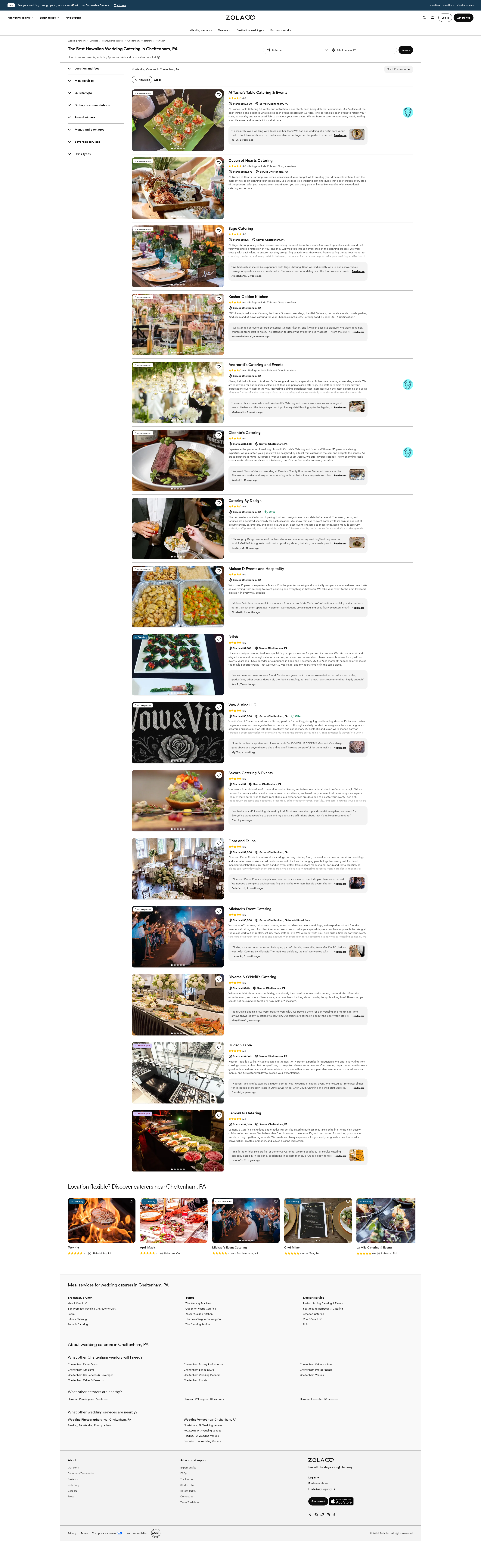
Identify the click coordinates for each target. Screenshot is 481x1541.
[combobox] (364, 50)
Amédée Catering (313, 1313)
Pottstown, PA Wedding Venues (202, 1430)
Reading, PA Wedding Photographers (89, 1425)
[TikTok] (334, 1515)
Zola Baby (435, 5)
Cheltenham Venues (312, 1374)
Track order (187, 1479)
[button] (326, 50)
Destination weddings (249, 30)
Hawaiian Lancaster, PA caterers (318, 1398)
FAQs (183, 1473)
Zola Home (448, 5)
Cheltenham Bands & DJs (199, 1369)
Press (71, 1496)
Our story (73, 1467)
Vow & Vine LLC (77, 1303)
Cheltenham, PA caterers (139, 40)
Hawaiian (160, 40)
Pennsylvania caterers (112, 40)
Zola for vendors (465, 5)
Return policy (188, 1490)
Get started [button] (463, 17)
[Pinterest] (316, 1515)
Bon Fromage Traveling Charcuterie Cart (92, 1308)
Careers (72, 1490)
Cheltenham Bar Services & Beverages (90, 1374)
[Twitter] (322, 1515)
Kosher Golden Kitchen (199, 1313)
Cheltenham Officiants (81, 1369)
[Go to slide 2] (174, 148)
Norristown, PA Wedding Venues (203, 1425)
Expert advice (47, 17)
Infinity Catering (77, 1319)
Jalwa (71, 1313)
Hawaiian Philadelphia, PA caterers (88, 1398)
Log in (312, 1477)
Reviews (73, 1479)
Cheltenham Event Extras (83, 1364)
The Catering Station (197, 1324)
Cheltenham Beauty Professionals (203, 1364)
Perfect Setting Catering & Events (323, 1303)
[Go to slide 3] (177, 148)
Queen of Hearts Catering (200, 1308)
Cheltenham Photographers (316, 1369)
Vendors (223, 30)
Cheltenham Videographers (316, 1364)
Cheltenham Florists (195, 1380)
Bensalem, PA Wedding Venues (202, 1441)
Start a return (188, 1485)
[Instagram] (328, 1515)
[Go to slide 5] (183, 148)
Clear (157, 80)
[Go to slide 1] (171, 148)
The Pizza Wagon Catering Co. (203, 1319)
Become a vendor (280, 30)
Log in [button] (445, 17)
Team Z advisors (189, 1502)
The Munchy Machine (198, 1303)
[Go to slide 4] (180, 148)
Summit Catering (78, 1324)
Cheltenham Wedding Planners (202, 1374)
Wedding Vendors (76, 40)
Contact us (186, 1496)
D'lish (306, 1324)
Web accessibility (137, 1533)
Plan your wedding (19, 17)
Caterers (94, 40)
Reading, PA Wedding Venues (201, 1435)
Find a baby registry (320, 1488)
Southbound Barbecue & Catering (323, 1308)
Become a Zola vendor (81, 1473)
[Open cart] (433, 18)
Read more (340, 135)
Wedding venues (200, 30)
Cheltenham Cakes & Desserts (86, 1380)
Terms (84, 1533)
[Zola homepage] (240, 17)
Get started (318, 1501)
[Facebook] (310, 1515)
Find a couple (74, 17)
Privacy (72, 1533)
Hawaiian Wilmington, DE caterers (204, 1398)
